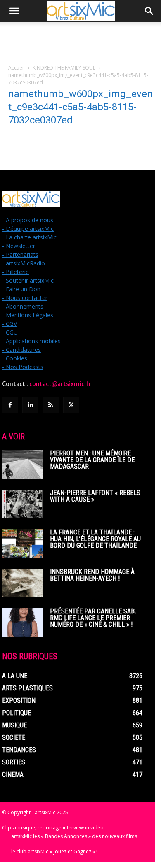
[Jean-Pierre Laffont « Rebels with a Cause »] (22, 504)
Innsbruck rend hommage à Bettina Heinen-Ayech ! (92, 575)
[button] (14, 11)
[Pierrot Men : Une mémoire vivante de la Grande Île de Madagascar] (22, 464)
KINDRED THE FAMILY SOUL (64, 67)
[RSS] (51, 405)
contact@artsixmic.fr (60, 384)
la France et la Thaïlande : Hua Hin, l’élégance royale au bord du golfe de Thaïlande (95, 538)
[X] (71, 405)
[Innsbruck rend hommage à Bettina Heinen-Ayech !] (22, 583)
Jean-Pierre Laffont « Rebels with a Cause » (95, 496)
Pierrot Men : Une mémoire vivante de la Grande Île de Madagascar (92, 459)
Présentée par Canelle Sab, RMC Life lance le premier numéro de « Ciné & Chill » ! (93, 617)
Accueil (16, 67)
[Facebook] (10, 405)
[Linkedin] (30, 405)
